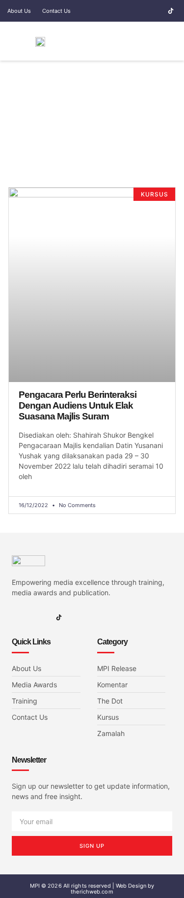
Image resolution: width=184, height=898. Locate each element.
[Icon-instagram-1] (142, 11)
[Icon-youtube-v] (156, 11)
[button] (143, 41)
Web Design (131, 885)
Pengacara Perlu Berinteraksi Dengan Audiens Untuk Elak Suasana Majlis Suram (77, 405)
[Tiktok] (171, 11)
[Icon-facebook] (128, 11)
